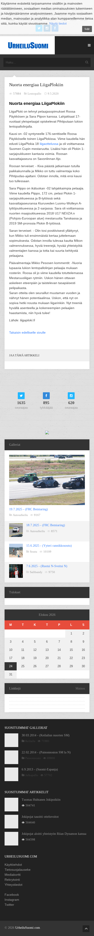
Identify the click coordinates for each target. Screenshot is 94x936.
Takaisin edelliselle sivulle (27, 332)
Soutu (33, 551)
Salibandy (36, 572)
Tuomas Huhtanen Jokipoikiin (41, 799)
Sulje (87, 29)
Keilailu (30, 741)
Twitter (9, 904)
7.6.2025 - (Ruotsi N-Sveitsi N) (46, 566)
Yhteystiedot (13, 884)
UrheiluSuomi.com (27, 927)
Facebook (12, 894)
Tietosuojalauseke (18, 869)
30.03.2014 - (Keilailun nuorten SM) (46, 735)
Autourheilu (20, 515)
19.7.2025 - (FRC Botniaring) (28, 509)
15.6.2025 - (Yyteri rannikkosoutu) (49, 545)
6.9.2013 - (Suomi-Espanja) (40, 769)
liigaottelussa (49, 144)
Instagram (12, 899)
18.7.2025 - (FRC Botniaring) (45, 525)
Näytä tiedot (58, 23)
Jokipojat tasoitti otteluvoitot (40, 816)
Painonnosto (33, 758)
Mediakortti (13, 874)
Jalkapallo (31, 775)
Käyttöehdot (13, 864)
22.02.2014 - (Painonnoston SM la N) (46, 752)
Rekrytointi (12, 879)
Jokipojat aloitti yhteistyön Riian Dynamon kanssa (54, 833)
